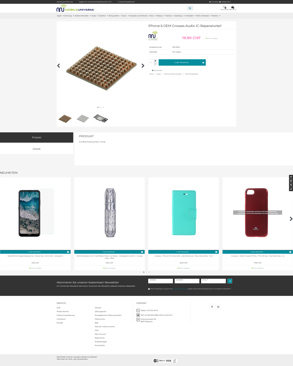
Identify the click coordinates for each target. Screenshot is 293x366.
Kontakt (60, 323)
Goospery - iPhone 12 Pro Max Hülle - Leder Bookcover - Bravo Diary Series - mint (184, 256)
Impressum (61, 319)
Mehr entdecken (203, 16)
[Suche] (190, 8)
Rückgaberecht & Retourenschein (108, 315)
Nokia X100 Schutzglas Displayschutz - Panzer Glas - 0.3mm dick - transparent (35, 256)
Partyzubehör (114, 16)
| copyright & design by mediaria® (84, 357)
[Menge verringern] (155, 64)
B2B (96, 323)
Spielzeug (179, 16)
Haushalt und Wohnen (139, 16)
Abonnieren (230, 281)
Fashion (169, 16)
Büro (152, 16)
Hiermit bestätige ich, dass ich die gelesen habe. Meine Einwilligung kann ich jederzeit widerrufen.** (190, 289)
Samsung (68, 16)
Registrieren (100, 338)
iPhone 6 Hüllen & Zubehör (173, 74)
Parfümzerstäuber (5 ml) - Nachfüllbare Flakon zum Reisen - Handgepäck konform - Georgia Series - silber (109, 257)
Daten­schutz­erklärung (66, 315)
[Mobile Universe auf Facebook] (212, 306)
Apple (59, 16)
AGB (58, 308)
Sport (124, 16)
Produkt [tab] (36, 137)
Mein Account (100, 334)
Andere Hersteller (82, 16)
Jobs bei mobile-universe (105, 327)
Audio (94, 16)
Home (151, 74)
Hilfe (96, 330)
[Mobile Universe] (75, 8)
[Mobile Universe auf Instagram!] (218, 306)
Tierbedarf (189, 16)
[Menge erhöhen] (155, 60)
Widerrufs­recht (63, 312)
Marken (215, 16)
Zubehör (102, 16)
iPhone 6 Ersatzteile (191, 74)
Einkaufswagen (101, 342)
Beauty (160, 16)
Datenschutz (100, 319)
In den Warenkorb (181, 62)
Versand (98, 308)
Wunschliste (157, 70)
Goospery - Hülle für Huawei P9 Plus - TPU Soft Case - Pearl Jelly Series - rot (257, 256)
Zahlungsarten (100, 312)
